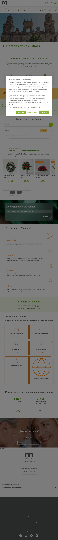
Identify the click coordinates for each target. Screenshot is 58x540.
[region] (29, 96)
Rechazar (21, 112)
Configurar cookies (31, 112)
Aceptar (44, 112)
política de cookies (35, 107)
